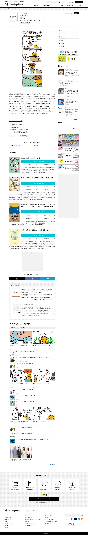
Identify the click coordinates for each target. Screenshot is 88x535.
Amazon (29, 164)
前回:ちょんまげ (15, 145)
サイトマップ (48, 523)
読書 (8, 8)
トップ (6, 515)
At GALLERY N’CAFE (14, 127)
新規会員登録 (79, 2)
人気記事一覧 (8, 519)
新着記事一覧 (8, 517)
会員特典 (27, 521)
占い (75, 125)
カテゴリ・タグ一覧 (9, 523)
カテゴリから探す (58, 5)
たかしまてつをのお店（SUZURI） (18, 136)
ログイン (72, 2)
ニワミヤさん (13, 8)
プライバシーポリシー (50, 519)
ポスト (76, 13)
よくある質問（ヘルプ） (30, 525)
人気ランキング (46, 5)
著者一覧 (7, 525)
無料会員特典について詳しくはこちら (44, 502)
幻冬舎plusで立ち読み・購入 (38, 161)
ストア (79, 5)
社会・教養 (63, 37)
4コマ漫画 (28, 22)
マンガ (22, 22)
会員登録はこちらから (44, 498)
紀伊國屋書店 (29, 189)
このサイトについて (29, 515)
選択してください (47, 299)
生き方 (62, 30)
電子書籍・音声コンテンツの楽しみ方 (33, 519)
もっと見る (75, 119)
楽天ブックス (47, 164)
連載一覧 (7, 521)
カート (65, 2)
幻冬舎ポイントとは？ (30, 523)
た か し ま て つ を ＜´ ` (15, 121)
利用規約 (47, 517)
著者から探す (70, 5)
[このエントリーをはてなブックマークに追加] (79, 519)
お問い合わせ (48, 515)
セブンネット (47, 189)
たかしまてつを (26, 304)
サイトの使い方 (28, 517)
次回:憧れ (36, 145)
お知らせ (63, 46)
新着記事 (36, 5)
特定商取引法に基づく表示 (51, 521)
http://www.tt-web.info (33, 315)
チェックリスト (68, 125)
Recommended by (47, 464)
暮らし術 (62, 33)
